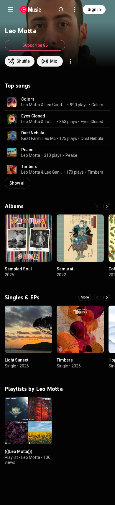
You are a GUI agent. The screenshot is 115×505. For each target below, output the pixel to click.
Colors (27, 99)
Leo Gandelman (55, 104)
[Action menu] (70, 61)
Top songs (18, 85)
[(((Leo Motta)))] (28, 420)
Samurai (65, 269)
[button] (12, 102)
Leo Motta (30, 104)
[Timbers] (80, 329)
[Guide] (10, 9)
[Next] (106, 206)
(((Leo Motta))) (18, 451)
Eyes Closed (33, 116)
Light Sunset (16, 360)
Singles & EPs (22, 297)
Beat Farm (31, 138)
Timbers (29, 166)
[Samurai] (80, 238)
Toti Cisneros (50, 121)
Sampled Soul (18, 269)
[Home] (30, 9)
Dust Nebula (32, 132)
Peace (27, 149)
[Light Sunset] (28, 329)
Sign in (94, 9)
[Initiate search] (61, 9)
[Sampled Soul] (28, 238)
